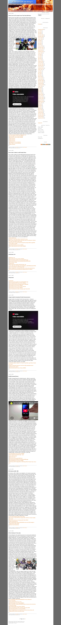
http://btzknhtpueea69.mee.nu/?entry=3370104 (17, 608)
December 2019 (40, 97)
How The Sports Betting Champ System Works (17, 516)
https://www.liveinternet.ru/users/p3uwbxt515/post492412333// (20, 261)
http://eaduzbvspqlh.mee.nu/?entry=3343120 (17, 606)
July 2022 (39, 54)
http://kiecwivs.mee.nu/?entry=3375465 (16, 137)
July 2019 (39, 104)
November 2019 (40, 98)
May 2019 (39, 106)
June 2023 (40, 41)
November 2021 (40, 65)
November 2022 (40, 48)
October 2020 (40, 83)
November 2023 (40, 36)
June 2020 (40, 88)
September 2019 (41, 101)
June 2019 (40, 105)
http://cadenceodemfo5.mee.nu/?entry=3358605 (17, 246)
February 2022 (40, 61)
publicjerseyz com (12, 257)
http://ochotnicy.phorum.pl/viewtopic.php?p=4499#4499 (18, 284)
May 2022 (39, 57)
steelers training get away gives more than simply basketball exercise (21, 365)
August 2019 (40, 102)
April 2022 (40, 58)
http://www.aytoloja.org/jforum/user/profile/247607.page (18, 281)
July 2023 (39, 40)
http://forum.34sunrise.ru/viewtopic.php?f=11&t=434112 (18, 520)
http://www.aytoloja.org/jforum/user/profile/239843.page (18, 259)
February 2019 (40, 111)
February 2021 (40, 77)
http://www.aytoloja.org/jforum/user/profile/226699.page (18, 459)
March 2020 (40, 93)
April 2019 (40, 108)
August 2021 (40, 69)
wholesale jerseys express (13, 366)
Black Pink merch (12, 457)
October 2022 (40, 50)
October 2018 (40, 116)
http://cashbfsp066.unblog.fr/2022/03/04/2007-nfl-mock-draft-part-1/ (20, 599)
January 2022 (40, 62)
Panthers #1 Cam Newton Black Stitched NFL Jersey (18, 239)
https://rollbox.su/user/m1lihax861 (15, 143)
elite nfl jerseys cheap (13, 262)
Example (39, 24)
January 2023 (40, 46)
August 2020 (40, 86)
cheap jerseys (11, 263)
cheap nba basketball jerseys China (15, 601)
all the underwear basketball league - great (16, 454)
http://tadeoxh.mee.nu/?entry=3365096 (16, 285)
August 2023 (40, 39)
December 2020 (40, 80)
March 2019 (40, 109)
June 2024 (40, 30)
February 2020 (40, 94)
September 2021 (41, 68)
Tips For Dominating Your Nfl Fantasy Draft (16, 266)
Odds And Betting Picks (13, 521)
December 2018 (40, 113)
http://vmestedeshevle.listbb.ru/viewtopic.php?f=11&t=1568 (19, 607)
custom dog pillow (12, 600)
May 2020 (39, 90)
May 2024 (39, 32)
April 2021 (40, 75)
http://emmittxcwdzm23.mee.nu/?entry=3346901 (17, 367)
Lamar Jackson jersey (13, 455)
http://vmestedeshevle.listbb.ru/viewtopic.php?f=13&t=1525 (19, 288)
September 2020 (41, 84)
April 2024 (40, 33)
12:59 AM (16, 527)
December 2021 (40, 64)
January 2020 (40, 95)
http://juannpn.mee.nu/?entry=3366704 (16, 287)
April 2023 (40, 44)
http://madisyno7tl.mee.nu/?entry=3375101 (16, 258)
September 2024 (41, 29)
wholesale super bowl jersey (14, 524)
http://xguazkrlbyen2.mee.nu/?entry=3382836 (16, 453)
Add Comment (25, 147)
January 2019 (40, 112)
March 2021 (40, 76)
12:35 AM (16, 272)
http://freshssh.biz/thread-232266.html (15, 458)
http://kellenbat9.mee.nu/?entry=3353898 (16, 460)
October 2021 (40, 66)
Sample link (40, 122)
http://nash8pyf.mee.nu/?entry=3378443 (16, 136)
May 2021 (39, 73)
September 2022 (41, 51)
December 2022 (40, 47)
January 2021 (40, 79)
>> (25, 618)
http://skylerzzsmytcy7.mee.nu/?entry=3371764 (17, 286)
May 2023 (39, 43)
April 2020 (40, 91)
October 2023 (40, 37)
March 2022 (40, 59)
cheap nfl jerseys (12, 138)
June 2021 (40, 72)
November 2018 (40, 115)
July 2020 (39, 87)
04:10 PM (16, 147)
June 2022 (40, 55)
